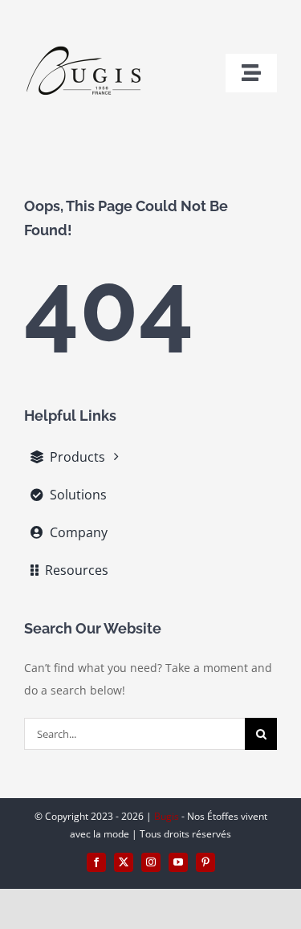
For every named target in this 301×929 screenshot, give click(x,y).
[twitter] (123, 862)
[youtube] (178, 862)
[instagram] (151, 862)
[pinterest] (205, 862)
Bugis (167, 816)
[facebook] (96, 862)
